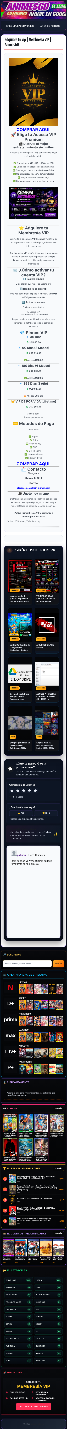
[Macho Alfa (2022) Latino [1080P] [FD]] (59, 1069)
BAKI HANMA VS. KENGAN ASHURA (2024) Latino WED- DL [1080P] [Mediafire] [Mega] (41, 1161)
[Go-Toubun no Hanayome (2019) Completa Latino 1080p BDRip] (37, 989)
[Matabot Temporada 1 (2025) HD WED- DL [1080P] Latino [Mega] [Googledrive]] (44, 1053)
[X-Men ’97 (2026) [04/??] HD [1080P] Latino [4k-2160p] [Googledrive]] (37, 1005)
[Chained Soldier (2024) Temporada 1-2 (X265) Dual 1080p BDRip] (29, 1021)
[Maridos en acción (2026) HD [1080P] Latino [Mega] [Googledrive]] (37, 1037)
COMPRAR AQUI (33, 129)
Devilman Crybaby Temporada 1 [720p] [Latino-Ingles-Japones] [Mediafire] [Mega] (10, 1161)
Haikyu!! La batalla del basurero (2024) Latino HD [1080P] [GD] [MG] (41, 1136)
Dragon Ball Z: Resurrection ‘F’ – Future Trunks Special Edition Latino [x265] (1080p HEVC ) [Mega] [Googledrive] (37, 1188)
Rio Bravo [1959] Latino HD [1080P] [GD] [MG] (46, 1259)
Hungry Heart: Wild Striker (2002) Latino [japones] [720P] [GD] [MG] (25, 1136)
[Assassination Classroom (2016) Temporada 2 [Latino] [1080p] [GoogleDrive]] (29, 1037)
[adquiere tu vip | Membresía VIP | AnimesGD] (52, 989)
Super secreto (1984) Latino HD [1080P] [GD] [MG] (33, 1259)
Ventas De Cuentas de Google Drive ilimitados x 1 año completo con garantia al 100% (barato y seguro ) (20, 648)
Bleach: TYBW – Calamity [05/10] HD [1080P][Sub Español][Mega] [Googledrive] (36, 1209)
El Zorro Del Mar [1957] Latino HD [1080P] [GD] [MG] (58, 1259)
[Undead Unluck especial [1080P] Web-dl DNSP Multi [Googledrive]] (44, 1005)
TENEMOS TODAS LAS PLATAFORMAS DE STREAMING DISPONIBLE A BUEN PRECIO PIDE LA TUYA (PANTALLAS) (46, 599)
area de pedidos (50, 26)
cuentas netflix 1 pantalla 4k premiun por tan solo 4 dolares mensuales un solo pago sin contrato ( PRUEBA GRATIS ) (20, 599)
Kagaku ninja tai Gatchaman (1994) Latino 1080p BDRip (45, 745)
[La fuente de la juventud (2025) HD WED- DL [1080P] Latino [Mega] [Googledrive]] (37, 1053)
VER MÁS (58, 1108)
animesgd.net (33, 10)
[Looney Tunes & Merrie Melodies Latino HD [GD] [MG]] (59, 1037)
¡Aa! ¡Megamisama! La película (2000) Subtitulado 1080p (20, 745)
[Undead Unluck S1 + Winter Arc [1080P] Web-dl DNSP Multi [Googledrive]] (52, 1005)
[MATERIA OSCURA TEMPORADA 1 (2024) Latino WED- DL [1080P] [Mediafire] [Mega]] (29, 1053)
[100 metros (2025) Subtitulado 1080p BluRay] (29, 989)
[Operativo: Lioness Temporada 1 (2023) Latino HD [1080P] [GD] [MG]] (44, 1069)
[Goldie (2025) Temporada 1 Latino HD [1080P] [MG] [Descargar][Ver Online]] (59, 1053)
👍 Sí (21, 813)
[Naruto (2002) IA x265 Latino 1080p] (22, 989)
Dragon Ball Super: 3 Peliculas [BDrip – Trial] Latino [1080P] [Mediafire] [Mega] (10, 1137)
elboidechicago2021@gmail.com (33, 488)
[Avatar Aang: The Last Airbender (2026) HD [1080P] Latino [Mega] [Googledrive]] (22, 1069)
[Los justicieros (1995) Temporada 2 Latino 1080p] (52, 1021)
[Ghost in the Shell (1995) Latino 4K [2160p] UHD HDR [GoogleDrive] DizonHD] (52, 1037)
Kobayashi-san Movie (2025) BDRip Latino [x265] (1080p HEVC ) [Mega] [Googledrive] (36, 1177)
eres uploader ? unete (20, 26)
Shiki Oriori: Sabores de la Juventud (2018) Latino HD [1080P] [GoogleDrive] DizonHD (34, 1219)
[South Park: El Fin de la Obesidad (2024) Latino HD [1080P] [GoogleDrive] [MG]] (52, 1069)
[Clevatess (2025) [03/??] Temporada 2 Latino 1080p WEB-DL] (59, 989)
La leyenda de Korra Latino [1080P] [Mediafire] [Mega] (25, 1159)
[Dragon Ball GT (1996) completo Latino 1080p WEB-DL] (37, 1021)
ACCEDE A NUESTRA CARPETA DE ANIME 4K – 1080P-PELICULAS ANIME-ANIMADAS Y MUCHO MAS (46, 697)
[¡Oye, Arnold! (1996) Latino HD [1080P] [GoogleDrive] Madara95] (29, 1069)
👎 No (46, 813)
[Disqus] (33, 891)
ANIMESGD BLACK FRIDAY (45, 646)
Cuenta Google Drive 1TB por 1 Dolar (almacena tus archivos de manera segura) (19, 697)
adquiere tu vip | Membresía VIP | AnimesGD (34, 1198)
